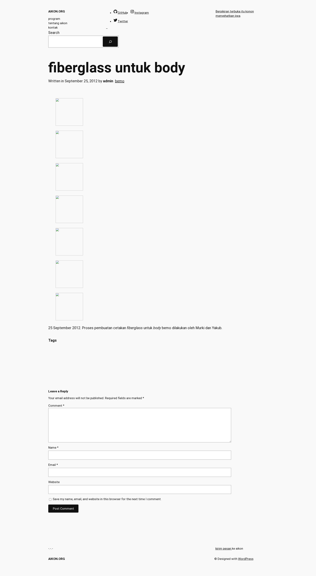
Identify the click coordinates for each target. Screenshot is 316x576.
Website (54, 482)
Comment (56, 405)
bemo (119, 81)
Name (53, 447)
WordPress (245, 559)
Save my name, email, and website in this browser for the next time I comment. (107, 499)
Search (53, 32)
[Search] (110, 41)
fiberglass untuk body (116, 68)
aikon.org (56, 11)
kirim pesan (223, 548)
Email (53, 465)
